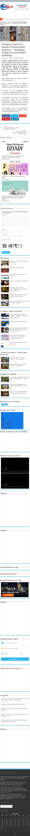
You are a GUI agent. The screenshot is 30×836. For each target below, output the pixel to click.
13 (15, 821)
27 (15, 825)
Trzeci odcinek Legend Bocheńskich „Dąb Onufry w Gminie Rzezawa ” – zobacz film (19, 379)
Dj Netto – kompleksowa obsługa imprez (19, 281)
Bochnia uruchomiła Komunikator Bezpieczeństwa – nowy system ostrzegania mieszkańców (17, 337)
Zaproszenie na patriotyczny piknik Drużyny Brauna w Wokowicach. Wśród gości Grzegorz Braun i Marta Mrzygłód (14, 778)
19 (10, 823)
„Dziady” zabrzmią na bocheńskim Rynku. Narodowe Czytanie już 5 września (13, 156)
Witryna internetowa (6, 239)
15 (23, 821)
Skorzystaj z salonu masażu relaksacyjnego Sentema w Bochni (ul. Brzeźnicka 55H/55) (19, 289)
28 (19, 825)
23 (27, 823)
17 (2, 823)
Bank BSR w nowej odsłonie (16, 267)
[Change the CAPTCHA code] (21, 245)
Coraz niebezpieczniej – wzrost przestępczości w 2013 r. (11, 128)
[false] (27, 646)
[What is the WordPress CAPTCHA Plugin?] (11, 246)
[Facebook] (15, 834)
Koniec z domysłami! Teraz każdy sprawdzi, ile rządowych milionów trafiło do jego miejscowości (19, 316)
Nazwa (3, 229)
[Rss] (14, 834)
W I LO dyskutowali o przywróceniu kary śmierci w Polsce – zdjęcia (19, 132)
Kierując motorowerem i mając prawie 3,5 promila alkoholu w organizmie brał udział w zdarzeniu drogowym (13, 783)
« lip (1, 828)
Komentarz (5, 215)
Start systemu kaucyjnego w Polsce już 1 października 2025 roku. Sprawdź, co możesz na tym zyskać (19, 329)
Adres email (4, 234)
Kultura (10, 21)
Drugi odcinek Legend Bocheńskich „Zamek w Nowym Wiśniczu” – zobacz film (19, 386)
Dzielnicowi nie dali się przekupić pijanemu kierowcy (13, 704)
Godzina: (4, 404)
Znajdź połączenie (14, 659)
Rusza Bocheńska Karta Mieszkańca (18, 321)
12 (10, 821)
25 (6, 825)
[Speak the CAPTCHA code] (21, 247)
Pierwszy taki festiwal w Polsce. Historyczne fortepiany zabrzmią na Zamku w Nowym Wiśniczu (13, 198)
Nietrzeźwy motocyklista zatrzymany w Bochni (11, 782)
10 (2, 821)
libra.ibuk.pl (16, 83)
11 (6, 821)
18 (6, 823)
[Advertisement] (15, 510)
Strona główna (3, 21)
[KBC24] (15, 7)
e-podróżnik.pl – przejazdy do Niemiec (8, 663)
